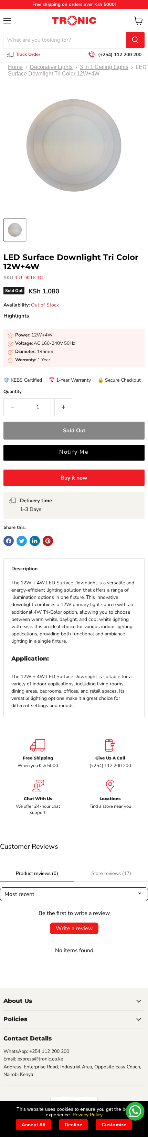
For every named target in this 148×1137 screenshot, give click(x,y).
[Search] (135, 40)
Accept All (33, 1124)
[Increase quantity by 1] (63, 407)
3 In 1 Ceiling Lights (104, 67)
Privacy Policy (88, 1114)
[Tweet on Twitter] (22, 541)
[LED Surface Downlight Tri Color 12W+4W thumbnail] (15, 230)
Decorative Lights (51, 67)
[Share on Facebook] (8, 541)
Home (15, 67)
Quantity (12, 391)
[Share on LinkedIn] (35, 541)
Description (24, 568)
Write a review (74, 928)
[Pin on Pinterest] (48, 541)
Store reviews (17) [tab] (111, 873)
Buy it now (74, 478)
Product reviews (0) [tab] (37, 873)
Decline (73, 1124)
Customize (114, 1124)
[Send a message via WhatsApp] (135, 1111)
